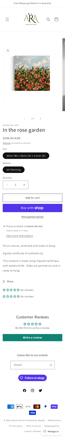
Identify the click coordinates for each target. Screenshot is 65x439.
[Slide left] (25, 118)
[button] (7, 19)
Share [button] (10, 281)
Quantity (7, 177)
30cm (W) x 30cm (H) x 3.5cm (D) (26, 155)
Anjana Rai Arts (18, 420)
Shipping (6, 143)
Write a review (32, 337)
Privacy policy (15, 426)
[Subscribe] (51, 365)
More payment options (32, 216)
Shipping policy (51, 426)
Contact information (34, 431)
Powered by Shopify (35, 420)
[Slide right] (40, 118)
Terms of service (33, 426)
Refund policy (54, 420)
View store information (19, 235)
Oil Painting (13, 169)
